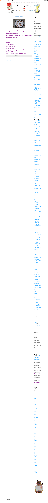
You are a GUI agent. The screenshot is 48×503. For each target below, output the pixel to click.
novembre (36, 321)
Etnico (35, 423)
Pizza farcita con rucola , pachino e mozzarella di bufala (37, 283)
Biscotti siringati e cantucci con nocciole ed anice (37, 134)
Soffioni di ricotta (36, 232)
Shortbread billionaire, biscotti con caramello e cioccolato (37, 231)
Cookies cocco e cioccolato (37, 162)
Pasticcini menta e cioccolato (37, 217)
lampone (35, 433)
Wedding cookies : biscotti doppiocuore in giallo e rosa (37, 84)
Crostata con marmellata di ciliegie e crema (37, 166)
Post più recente (7, 61)
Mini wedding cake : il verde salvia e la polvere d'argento (37, 66)
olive (34, 449)
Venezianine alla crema (36, 250)
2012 (35, 315)
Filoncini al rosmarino (36, 261)
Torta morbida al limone (36, 242)
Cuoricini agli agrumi (36, 175)
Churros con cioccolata (36, 150)
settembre (36, 323)
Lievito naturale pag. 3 (36, 271)
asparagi (35, 401)
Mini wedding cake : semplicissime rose (36, 69)
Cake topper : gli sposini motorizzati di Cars (36, 54)
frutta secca (35, 430)
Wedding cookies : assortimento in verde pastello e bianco (37, 81)
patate (35, 452)
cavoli (35, 414)
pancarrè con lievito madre (37, 274)
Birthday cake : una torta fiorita (37, 103)
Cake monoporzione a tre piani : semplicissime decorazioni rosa (37, 49)
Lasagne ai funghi (36, 269)
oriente (35, 450)
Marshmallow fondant (36, 200)
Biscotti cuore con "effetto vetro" (37, 44)
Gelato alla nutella (36, 187)
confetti (35, 420)
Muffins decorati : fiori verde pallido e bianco (37, 74)
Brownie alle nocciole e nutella (37, 138)
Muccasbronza (38, 37)
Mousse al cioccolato (36, 202)
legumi (35, 434)
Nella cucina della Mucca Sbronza (37, 36)
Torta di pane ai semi (36, 303)
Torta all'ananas (36, 236)
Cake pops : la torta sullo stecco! (37, 52)
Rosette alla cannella (36, 224)
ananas (35, 398)
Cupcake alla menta (36, 176)
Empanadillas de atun (36, 259)
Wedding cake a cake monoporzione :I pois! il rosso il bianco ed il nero (37, 79)
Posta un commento (9, 60)
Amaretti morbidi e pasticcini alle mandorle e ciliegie (37, 121)
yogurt (35, 475)
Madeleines (35, 195)
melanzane (35, 443)
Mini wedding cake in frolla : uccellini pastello (37, 71)
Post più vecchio (30, 61)
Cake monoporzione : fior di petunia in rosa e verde (37, 48)
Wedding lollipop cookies (37, 89)
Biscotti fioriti (35, 128)
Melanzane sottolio (36, 272)
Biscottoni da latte (36, 136)
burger (35, 405)
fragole (35, 427)
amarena (35, 397)
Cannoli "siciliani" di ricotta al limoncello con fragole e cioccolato (37, 144)
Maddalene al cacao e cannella (37, 194)
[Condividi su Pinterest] (17, 55)
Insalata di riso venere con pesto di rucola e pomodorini (37, 267)
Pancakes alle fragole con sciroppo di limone (37, 213)
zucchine (35, 477)
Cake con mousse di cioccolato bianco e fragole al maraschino (37, 140)
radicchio (35, 459)
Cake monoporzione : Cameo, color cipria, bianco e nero (37, 46)
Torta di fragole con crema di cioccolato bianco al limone (37, 238)
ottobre (36, 322)
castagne (35, 413)
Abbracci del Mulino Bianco (37, 120)
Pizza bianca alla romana (37, 281)
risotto (35, 462)
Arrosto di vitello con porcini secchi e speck (37, 254)
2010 (35, 317)
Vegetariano (35, 472)
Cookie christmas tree (36, 161)
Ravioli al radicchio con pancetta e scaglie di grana (37, 287)
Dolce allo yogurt (36, 181)
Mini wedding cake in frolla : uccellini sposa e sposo (37, 73)
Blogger (27, 501)
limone (35, 437)
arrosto (35, 400)
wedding (35, 474)
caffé (34, 407)
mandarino (35, 440)
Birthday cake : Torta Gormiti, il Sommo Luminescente (37, 100)
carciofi (35, 410)
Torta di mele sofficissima (37, 239)
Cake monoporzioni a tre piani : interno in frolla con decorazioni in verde (37, 51)
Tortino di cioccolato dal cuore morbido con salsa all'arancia (37, 246)
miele (35, 445)
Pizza (35, 456)
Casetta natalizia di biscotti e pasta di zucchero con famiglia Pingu (37, 145)
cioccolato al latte (36, 416)
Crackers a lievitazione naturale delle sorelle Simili (37, 257)
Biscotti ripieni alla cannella (37, 133)
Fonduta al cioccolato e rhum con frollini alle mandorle (37, 184)
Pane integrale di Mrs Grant (37, 276)
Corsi (35, 421)
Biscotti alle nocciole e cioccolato (37, 324)
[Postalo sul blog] (15, 55)
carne (35, 411)
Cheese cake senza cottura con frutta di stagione (37, 147)
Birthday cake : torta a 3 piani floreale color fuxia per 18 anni (37, 98)
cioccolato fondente (36, 418)
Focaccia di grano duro (36, 262)
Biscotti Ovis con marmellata (37, 132)
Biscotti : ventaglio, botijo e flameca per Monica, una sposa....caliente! (37, 43)
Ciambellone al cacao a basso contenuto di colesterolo (37, 153)
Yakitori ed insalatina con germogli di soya (37, 309)
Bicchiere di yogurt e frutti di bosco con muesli (37, 122)
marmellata (35, 442)
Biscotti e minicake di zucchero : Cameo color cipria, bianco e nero (37, 45)
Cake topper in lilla (36, 55)
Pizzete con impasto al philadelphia (36, 284)
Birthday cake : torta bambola (37, 99)
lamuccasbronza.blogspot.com (37, 359)
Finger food (35, 424)
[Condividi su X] (16, 55)
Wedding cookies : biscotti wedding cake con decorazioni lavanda (37, 86)
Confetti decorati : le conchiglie (37, 58)
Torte (35, 468)
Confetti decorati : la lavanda (37, 57)
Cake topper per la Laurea (37, 107)
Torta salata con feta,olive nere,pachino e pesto (37, 304)
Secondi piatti (35, 465)
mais (34, 439)
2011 (35, 316)
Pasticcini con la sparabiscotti (37, 216)
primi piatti (35, 458)
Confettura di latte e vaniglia (37, 159)
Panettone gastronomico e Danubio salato (37, 279)
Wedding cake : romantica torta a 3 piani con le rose (37, 77)
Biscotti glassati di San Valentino (37, 129)
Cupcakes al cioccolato (36, 178)
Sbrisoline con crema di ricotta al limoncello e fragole (37, 227)
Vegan (35, 471)
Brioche (35, 404)
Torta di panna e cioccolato (37, 240)
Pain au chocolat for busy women (37, 211)
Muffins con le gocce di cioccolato (37, 209)
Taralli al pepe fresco (36, 302)
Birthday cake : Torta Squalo (37, 101)
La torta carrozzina (36, 113)
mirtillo (35, 446)
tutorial (35, 469)
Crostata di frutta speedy (36, 168)
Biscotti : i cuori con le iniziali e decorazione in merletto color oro (37, 41)
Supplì (35, 300)
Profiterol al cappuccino (36, 219)
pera (34, 453)
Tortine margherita (36, 245)
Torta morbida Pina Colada (37, 243)
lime (34, 436)
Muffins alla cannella (36, 208)
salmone (35, 464)
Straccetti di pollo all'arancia (37, 299)
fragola (35, 426)
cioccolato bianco (36, 417)
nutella (35, 448)
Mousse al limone (36, 204)
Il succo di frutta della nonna (37, 192)
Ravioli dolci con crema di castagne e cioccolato (37, 221)
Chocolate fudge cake (36, 149)
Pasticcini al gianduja (36, 215)
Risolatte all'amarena (36, 222)
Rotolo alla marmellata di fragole (37, 225)
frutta (35, 429)
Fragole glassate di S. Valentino (37, 185)
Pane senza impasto (36, 277)
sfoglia (35, 466)
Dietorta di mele (36, 180)
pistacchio (35, 455)
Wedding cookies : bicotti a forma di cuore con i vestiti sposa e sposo (37, 82)
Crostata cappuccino (36, 164)
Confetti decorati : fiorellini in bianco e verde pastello (37, 56)
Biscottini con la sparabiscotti (37, 135)
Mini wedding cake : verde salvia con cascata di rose (37, 70)
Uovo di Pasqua (36, 249)
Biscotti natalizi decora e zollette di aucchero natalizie (37, 131)
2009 (35, 318)
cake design (35, 408)
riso (34, 461)
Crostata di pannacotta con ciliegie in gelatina (37, 171)
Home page (19, 61)
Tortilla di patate (36, 306)
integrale (35, 432)
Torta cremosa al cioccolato (37, 237)
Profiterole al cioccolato (36, 220)
